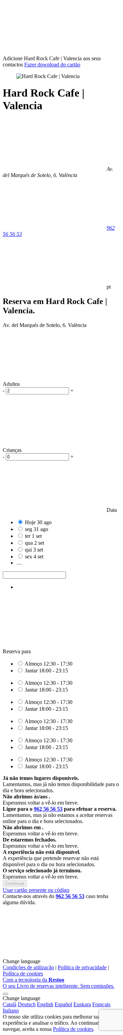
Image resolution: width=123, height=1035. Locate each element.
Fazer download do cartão (52, 64)
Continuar (14, 883)
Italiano (11, 1010)
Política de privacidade (82, 967)
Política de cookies (23, 973)
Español (63, 1004)
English (45, 1004)
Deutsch (27, 1004)
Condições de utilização (28, 967)
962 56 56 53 (48, 809)
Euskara (82, 1004)
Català (9, 1004)
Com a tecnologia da (58, 983)
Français (101, 1004)
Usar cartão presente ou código (36, 890)
